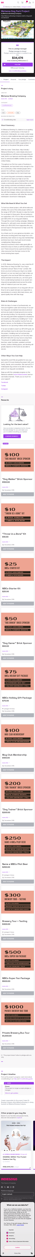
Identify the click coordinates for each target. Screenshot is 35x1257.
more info (4, 98)
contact (10, 98)
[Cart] (22, 2)
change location (26, 7)
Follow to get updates (11, 1093)
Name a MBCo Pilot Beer (15, 864)
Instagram (4, 389)
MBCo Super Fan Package (16, 978)
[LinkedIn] (13, 1187)
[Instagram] (10, 1187)
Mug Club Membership (14, 754)
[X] (5, 1187)
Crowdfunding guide (26, 1079)
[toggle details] (30, 1168)
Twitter (3, 386)
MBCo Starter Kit (11, 588)
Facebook (4, 382)
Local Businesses (7, 105)
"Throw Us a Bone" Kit (14, 533)
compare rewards (11, 436)
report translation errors (15, 1199)
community (11, 112)
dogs (18, 112)
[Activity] (26, 2)
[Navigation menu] (33, 2)
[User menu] (29, 2)
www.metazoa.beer (20, 374)
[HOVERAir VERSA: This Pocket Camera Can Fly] (16, 1136)
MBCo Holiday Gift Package (17, 697)
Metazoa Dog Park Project (15, 11)
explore (19, 1117)
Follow (17, 64)
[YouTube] (8, 1187)
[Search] (18, 2)
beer (3, 112)
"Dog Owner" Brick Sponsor (17, 643)
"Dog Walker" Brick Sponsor (17, 479)
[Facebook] (2, 1187)
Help (15, 1079)
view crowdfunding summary (17, 71)
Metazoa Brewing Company (12, 13)
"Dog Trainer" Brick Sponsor (17, 809)
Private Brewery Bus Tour (16, 1032)
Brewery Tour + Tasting (14, 921)
